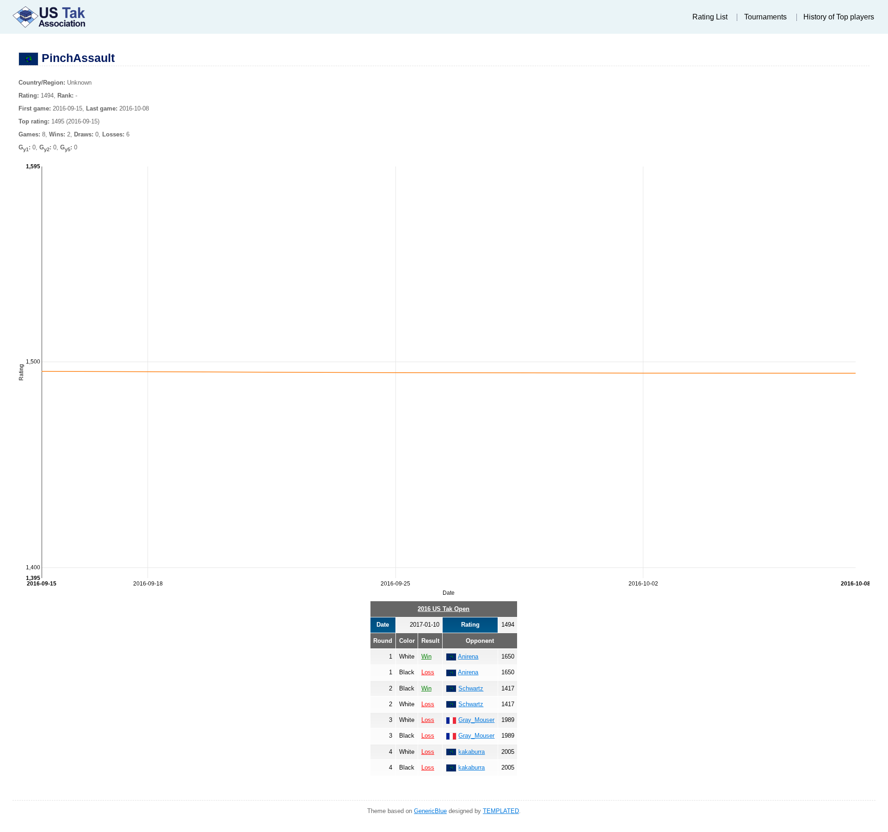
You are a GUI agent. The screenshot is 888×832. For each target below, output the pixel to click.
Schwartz (470, 688)
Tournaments (765, 17)
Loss (427, 672)
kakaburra (471, 751)
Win (426, 656)
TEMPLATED (501, 810)
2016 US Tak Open (443, 608)
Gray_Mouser (476, 719)
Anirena (468, 656)
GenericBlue (430, 810)
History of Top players (838, 17)
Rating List (710, 17)
